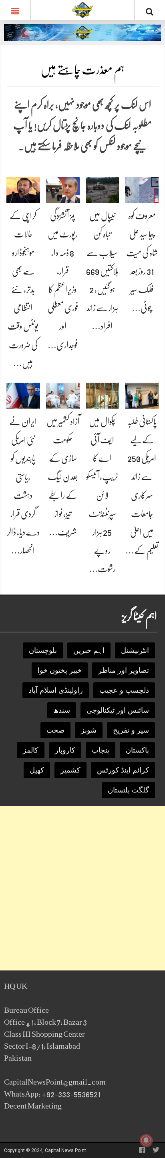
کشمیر (70, 770)
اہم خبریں (89, 650)
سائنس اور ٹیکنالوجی (118, 710)
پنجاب (100, 750)
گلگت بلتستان (128, 790)
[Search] (150, 12)
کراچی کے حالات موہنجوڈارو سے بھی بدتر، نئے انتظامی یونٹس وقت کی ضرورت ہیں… (23, 289)
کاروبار (65, 750)
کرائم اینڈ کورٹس (123, 770)
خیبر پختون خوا (60, 670)
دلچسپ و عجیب (124, 690)
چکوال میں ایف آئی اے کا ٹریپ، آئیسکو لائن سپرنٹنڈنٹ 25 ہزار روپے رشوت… (102, 495)
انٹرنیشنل (135, 650)
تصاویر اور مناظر (123, 670)
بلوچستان (43, 650)
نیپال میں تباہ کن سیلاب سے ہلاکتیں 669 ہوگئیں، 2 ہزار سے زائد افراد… (102, 271)
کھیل (37, 770)
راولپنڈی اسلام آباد (55, 690)
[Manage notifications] (146, 1140)
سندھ (61, 710)
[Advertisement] (82, 888)
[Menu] (15, 10)
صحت (55, 730)
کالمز (30, 750)
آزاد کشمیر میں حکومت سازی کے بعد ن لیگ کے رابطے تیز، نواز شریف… (62, 477)
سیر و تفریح (131, 730)
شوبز (89, 730)
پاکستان (137, 750)
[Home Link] (82, 9)
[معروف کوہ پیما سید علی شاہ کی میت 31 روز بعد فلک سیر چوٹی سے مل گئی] (142, 189)
